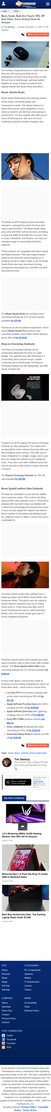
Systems (28, 974)
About (4, 1003)
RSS (9, 1047)
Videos (27, 990)
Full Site (6, 986)
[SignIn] (5, 3)
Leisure (28, 986)
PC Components (32, 970)
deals (10, 753)
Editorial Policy (31, 1010)
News (16, 11)
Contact (5, 1014)
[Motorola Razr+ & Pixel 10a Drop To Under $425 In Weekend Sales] (25, 857)
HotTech (6, 1022)
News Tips (7, 1010)
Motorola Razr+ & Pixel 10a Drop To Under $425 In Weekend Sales (25, 875)
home (5, 11)
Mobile (27, 978)
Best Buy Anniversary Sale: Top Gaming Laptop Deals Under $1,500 (23, 916)
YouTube (11, 1043)
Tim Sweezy (22, 759)
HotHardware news (38, 782)
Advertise (6, 1007)
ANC (28, 102)
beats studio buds (38, 753)
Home (5, 970)
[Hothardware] (25, 4)
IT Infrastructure (31, 982)
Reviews (6, 974)
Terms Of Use (30, 1110)
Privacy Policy (9, 1018)
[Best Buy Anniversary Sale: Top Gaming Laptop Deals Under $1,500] (25, 898)
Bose (17, 753)
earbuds (25, 753)
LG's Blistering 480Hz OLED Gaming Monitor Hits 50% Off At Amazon (21, 835)
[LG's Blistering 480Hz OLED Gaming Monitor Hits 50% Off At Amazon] (25, 817)
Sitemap (6, 990)
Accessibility (30, 1003)
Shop (27, 1007)
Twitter (10, 1035)
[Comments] (23, 34)
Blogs (4, 982)
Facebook (11, 1039)
